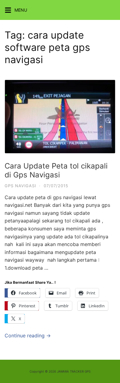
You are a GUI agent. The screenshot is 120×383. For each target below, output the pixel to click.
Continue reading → (28, 335)
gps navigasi (20, 185)
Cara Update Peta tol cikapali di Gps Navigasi (56, 170)
